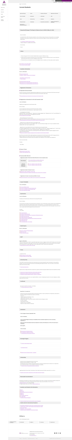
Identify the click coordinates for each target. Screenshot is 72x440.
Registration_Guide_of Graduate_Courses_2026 (27, 171)
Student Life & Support (3, 17)
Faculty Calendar (23, 78)
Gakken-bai (22, 394)
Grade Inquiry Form (23, 231)
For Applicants (55, 2)
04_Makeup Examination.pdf (24, 216)
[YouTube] (60, 433)
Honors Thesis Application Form (25, 152)
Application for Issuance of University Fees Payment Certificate (30, 273)
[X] (54, 433)
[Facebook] (56, 433)
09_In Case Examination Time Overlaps (26, 221)
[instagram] (58, 433)
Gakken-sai (22, 393)
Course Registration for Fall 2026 (25, 115)
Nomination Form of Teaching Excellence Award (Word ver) (29, 83)
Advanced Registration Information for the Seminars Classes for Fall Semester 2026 (32, 120)
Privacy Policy (25, 438)
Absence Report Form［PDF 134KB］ (25, 255)
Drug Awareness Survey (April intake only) (26, 392)
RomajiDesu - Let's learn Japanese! (26, 408)
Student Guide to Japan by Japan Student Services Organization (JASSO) (32, 406)
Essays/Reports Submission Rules (25, 77)
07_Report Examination (23, 219)
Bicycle (21, 389)
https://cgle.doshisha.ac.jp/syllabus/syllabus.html (36, 160)
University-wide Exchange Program (26, 343)
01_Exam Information (23, 212)
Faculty (2, 14)
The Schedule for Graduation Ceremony (27, 332)
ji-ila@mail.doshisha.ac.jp (36, 383)
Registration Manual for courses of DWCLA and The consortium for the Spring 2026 (32, 177)
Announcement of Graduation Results (27, 331)
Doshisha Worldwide (2, 20)
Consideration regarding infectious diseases (28, 41)
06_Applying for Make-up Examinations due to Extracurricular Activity (30, 218)
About (21, 438)
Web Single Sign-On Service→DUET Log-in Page (28, 245)
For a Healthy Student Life (24, 395)
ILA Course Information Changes (25, 190)
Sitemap (37, 438)
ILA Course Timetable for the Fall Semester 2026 (27, 189)
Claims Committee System (24, 232)
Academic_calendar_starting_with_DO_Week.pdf (27, 75)
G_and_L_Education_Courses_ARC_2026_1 (35, 163)
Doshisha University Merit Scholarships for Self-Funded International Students (32, 372)
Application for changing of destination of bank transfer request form (31, 272)
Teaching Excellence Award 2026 (25, 81)
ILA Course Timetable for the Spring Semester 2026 (28, 188)
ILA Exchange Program (24, 347)
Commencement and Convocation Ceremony (28, 333)
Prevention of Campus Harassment (26, 397)
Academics (2, 9)
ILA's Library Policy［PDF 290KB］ (25, 64)
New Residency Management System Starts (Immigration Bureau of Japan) (32, 405)
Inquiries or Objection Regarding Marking (26, 230)
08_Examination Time (23, 220)
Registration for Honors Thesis (25, 151)
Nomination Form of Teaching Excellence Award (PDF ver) (29, 82)
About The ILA (3, 7)
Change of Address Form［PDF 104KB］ (26, 256)
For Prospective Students (67, 2)
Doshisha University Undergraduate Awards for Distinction (30, 365)
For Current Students (61, 2)
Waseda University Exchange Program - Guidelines (28, 352)
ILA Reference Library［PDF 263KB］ (25, 63)
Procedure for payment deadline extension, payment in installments (31, 274)
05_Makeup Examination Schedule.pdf (26, 217)
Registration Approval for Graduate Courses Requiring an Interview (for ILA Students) (33, 172)
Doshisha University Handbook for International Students (29, 409)
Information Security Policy (32, 438)
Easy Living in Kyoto (24, 407)
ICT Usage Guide (22, 396)
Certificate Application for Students (26, 287)
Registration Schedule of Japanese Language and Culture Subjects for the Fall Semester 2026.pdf (34, 132)
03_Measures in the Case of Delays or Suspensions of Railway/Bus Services (31, 215)
